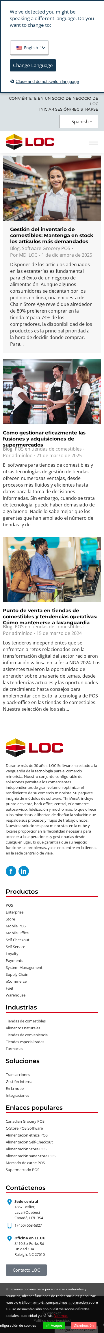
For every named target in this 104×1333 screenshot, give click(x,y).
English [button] (31, 47)
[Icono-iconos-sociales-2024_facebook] (11, 871)
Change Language (33, 65)
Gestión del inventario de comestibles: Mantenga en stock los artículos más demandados (51, 235)
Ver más (61, 1315)
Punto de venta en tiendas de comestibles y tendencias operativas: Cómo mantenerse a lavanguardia (50, 616)
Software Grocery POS (46, 248)
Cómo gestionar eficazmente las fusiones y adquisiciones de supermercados (44, 439)
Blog (15, 248)
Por (23, 255)
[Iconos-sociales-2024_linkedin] (23, 871)
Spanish (80, 121)
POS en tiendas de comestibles (48, 449)
